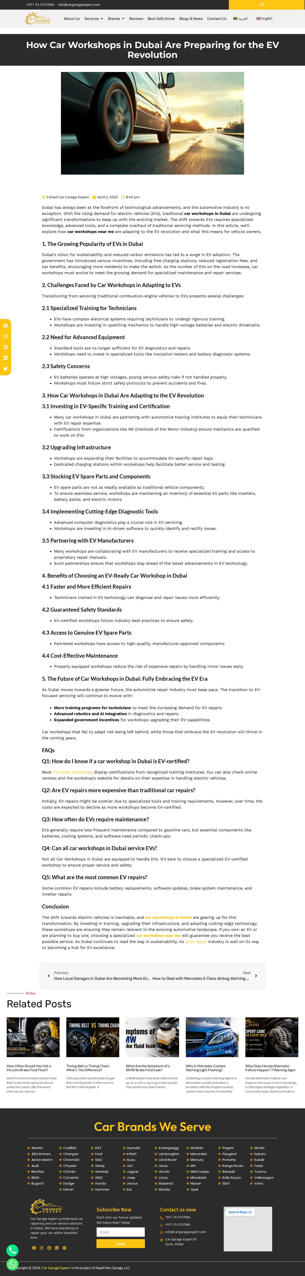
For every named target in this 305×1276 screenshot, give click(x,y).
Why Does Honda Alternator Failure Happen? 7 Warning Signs (270, 1068)
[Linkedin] (5, 357)
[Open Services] (102, 18)
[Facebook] (5, 325)
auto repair (196, 941)
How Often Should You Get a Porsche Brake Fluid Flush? (29, 1068)
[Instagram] (5, 336)
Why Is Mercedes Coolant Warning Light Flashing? (206, 1068)
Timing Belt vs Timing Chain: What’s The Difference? (88, 1068)
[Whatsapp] (12, 1264)
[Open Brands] (123, 18)
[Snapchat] (5, 347)
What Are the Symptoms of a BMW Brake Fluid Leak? (148, 1068)
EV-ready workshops (73, 772)
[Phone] (12, 1250)
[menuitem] (240, 18)
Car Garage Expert (56, 1267)
